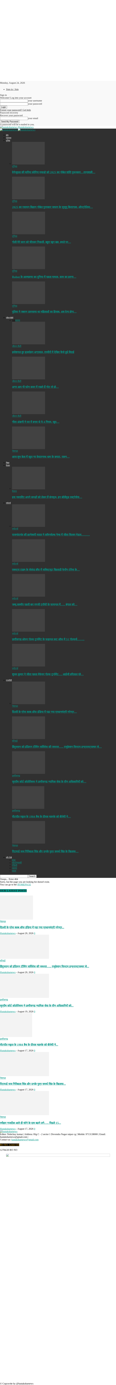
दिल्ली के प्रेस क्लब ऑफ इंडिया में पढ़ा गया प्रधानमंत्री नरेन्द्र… (44, 711)
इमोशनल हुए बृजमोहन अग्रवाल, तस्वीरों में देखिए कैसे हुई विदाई (43, 352)
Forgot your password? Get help (15, 110)
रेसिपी (14, 865)
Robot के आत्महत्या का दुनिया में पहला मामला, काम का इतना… (44, 276)
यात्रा (17, 320)
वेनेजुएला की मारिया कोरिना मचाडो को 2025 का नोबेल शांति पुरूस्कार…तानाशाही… (53, 172)
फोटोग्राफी (17, 862)
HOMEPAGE (24, 884)
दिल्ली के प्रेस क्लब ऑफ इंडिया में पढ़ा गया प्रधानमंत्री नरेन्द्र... (32, 927)
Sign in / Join (12, 89)
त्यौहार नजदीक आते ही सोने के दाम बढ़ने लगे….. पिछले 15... (30, 1122)
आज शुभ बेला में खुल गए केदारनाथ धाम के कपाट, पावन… (41, 456)
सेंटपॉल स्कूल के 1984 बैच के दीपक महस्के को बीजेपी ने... (29, 1044)
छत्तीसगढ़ (16, 775)
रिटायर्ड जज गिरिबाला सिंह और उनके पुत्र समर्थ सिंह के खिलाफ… (45, 851)
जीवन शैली (9, 318)
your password (35, 104)
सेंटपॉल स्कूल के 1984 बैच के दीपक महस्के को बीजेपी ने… (41, 816)
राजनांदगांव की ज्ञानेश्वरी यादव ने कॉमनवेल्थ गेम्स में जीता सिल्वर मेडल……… (51, 534)
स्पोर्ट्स (8, 503)
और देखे (9, 857)
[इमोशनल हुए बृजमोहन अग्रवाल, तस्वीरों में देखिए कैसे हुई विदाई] (28, 343)
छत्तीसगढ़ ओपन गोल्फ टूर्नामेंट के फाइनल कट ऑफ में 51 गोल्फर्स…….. (48, 639)
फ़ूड (13, 860)
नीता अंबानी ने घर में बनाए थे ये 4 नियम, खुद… (35, 421)
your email (33, 118)
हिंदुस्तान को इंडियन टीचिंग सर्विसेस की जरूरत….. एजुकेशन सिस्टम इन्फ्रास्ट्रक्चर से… (57, 746)
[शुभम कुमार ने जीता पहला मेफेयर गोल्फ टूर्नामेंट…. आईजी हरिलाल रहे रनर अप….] (28, 665)
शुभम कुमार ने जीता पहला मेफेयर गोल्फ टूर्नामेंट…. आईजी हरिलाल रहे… (48, 674)
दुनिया (8, 140)
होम (7, 135)
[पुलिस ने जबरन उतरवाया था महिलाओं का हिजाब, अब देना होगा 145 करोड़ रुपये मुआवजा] (28, 303)
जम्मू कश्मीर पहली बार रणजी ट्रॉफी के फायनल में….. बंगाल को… (44, 604)
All (13, 320)
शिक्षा (7, 463)
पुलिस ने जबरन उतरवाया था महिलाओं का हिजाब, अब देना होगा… (44, 311)
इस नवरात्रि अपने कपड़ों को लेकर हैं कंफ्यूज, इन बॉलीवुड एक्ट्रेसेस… (47, 497)
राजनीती (9, 680)
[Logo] (9, 130)
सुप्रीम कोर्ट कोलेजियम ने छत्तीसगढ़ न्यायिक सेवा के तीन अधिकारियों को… (49, 781)
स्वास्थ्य (8, 138)
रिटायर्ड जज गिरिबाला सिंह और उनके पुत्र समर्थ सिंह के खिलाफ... (33, 1083)
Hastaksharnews (8, 933)
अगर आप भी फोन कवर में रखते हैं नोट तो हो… (35, 386)
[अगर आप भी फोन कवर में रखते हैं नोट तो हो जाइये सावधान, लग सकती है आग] (28, 378)
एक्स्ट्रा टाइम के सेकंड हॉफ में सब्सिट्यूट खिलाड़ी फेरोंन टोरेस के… (46, 569)
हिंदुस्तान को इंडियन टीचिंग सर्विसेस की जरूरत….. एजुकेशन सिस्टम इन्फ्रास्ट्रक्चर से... (44, 966)
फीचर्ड (15, 741)
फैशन (8, 465)
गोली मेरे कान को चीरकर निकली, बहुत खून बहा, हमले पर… (41, 242)
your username (35, 100)
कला (14, 871)
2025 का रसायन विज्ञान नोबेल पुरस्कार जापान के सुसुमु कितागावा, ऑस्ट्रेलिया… (52, 207)
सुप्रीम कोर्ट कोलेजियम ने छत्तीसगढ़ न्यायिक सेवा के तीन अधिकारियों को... (37, 1005)
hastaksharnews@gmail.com (25, 1139)
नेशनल (15, 451)
